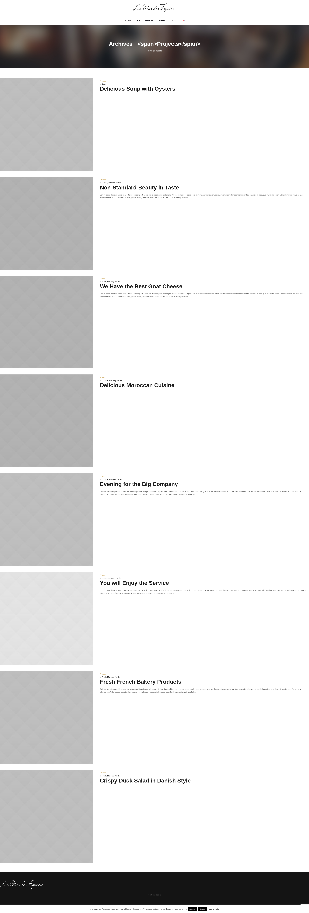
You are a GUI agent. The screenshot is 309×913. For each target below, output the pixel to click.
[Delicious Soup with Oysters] (46, 124)
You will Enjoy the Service (134, 583)
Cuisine (104, 84)
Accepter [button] (192, 909)
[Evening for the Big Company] (46, 519)
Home (149, 51)
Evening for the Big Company (139, 484)
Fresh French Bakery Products (140, 682)
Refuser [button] (203, 909)
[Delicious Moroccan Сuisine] (46, 420)
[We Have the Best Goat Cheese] (46, 322)
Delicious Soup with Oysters (137, 89)
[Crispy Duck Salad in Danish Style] (46, 816)
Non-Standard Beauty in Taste (139, 187)
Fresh (104, 281)
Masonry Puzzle (114, 183)
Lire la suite (214, 909)
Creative (105, 380)
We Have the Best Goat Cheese (141, 286)
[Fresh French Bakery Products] (46, 717)
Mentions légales (154, 895)
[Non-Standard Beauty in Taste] (46, 223)
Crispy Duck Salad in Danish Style (145, 780)
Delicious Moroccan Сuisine (137, 385)
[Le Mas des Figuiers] (154, 884)
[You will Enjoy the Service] (46, 618)
